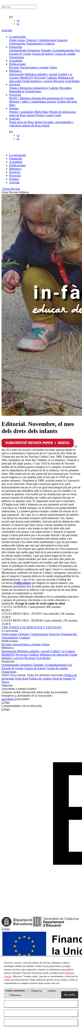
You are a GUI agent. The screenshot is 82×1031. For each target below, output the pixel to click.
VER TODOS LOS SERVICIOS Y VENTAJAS (31, 627)
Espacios (62, 40)
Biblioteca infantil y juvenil (41, 74)
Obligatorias (36, 991)
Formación (15, 158)
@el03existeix (22, 583)
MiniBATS (26, 77)
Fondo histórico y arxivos (37, 81)
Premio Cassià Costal (48, 115)
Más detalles (69, 994)
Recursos (59, 81)
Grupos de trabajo (42, 53)
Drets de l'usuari (62, 678)
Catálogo (51, 77)
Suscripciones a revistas (34, 67)
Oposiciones (16, 57)
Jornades (46, 50)
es (18, 23)
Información (16, 74)
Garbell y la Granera (62, 651)
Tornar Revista (11, 188)
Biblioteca (15, 168)
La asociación (17, 155)
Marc (12, 105)
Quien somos (17, 40)
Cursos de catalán (64, 53)
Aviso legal (21, 678)
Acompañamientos (63, 50)
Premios (14, 179)
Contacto (49, 43)
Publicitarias (15, 995)
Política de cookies (40, 678)
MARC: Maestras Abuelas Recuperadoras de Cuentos (41, 98)
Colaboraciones (46, 40)
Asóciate (7, 30)
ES (11, 17)
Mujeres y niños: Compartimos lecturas (32, 101)
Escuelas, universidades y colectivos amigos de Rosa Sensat (41, 123)
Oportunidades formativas (24, 50)
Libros (53, 67)
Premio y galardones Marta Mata (28, 111)
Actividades (72, 81)
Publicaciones (17, 165)
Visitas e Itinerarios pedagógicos (28, 88)
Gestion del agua (67, 101)
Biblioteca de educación (54, 654)
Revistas (14, 67)
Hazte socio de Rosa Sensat (25, 122)
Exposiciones (33, 91)
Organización (17, 43)
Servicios (14, 172)
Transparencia (34, 43)
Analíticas (51, 991)
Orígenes (31, 40)
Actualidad (15, 161)
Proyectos (40, 77)
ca (18, 20)
